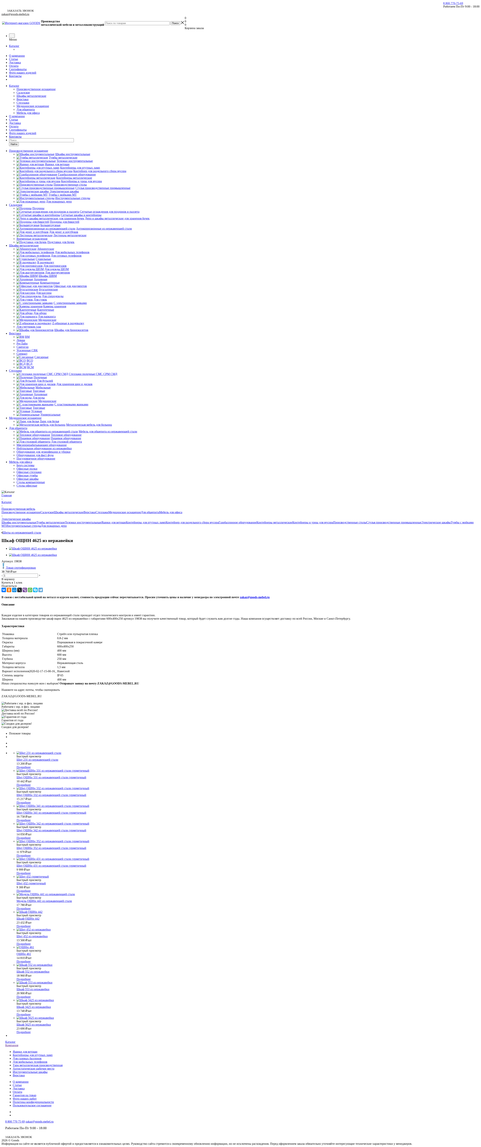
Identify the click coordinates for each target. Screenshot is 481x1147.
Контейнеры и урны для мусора (312, 522)
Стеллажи (23, 102)
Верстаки (23, 99)
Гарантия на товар (24, 1095)
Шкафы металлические (31, 96)
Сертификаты (18, 69)
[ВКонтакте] (4, 590)
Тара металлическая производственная (38, 1065)
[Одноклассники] (9, 590)
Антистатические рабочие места (33, 1068)
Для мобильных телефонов (30, 1061)
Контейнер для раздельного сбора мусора (192, 522)
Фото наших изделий (22, 72)
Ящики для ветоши (113, 522)
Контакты (15, 76)
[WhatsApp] (30, 590)
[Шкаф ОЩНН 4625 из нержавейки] (33, 548)
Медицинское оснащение (33, 106)
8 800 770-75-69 (453, 3)
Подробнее (24, 767)
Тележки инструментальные (83, 522)
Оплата (13, 65)
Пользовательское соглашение (32, 1105)
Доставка (15, 62)
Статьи (13, 59)
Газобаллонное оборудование (237, 522)
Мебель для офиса (28, 112)
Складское (23, 92)
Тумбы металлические (50, 522)
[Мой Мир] (14, 590)
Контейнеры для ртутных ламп (146, 522)
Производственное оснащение (36, 89)
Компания (11, 1045)
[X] (19, 590)
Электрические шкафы (436, 522)
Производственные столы (349, 522)
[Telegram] (40, 590)
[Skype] (35, 590)
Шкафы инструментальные (19, 522)
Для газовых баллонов (27, 1058)
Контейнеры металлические (274, 522)
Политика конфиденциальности (33, 1102)
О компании (17, 55)
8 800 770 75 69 (15, 1121)
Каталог (14, 46)
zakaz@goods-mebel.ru (15, 14)
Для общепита (26, 109)
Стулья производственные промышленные (393, 522)
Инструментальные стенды (23, 525)
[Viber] (25, 590)
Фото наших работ (25, 1098)
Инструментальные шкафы (30, 1072)
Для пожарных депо (54, 525)
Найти (14, 144)
